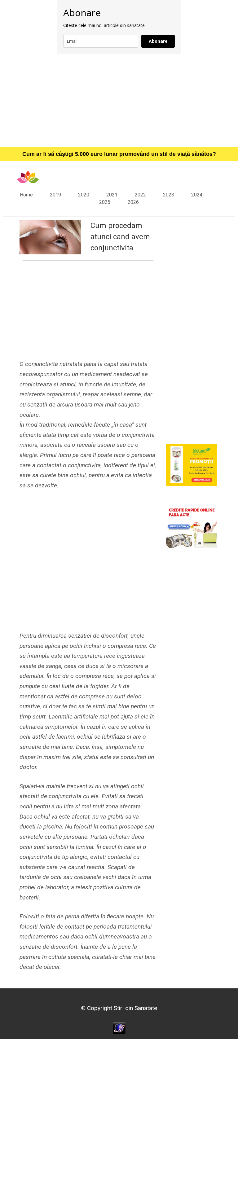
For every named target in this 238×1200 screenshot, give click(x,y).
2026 (133, 202)
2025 (104, 202)
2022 (140, 195)
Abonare (158, 41)
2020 (83, 195)
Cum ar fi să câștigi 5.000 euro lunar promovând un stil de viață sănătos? (119, 154)
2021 (111, 195)
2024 (196, 195)
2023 (168, 195)
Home (26, 195)
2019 (55, 195)
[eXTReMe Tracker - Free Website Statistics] (119, 1027)
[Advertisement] (119, 100)
